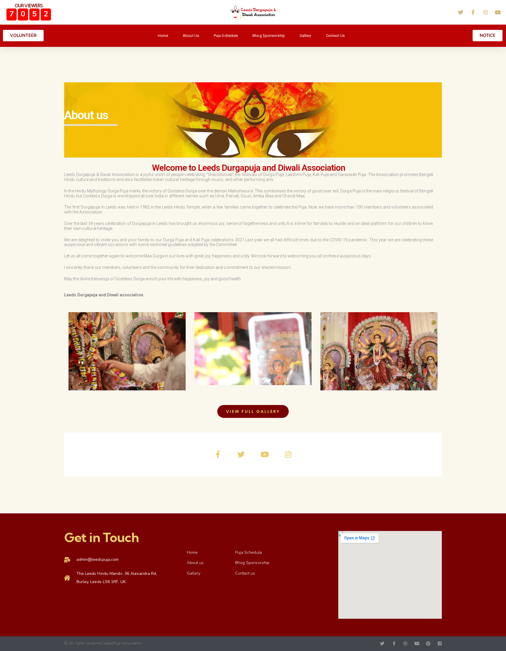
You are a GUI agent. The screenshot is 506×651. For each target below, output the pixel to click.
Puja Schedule (226, 35)
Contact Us (335, 35)
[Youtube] (264, 454)
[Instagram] (288, 454)
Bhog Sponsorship (268, 35)
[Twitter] (241, 454)
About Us (191, 35)
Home (163, 35)
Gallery (305, 35)
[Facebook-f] (218, 454)
